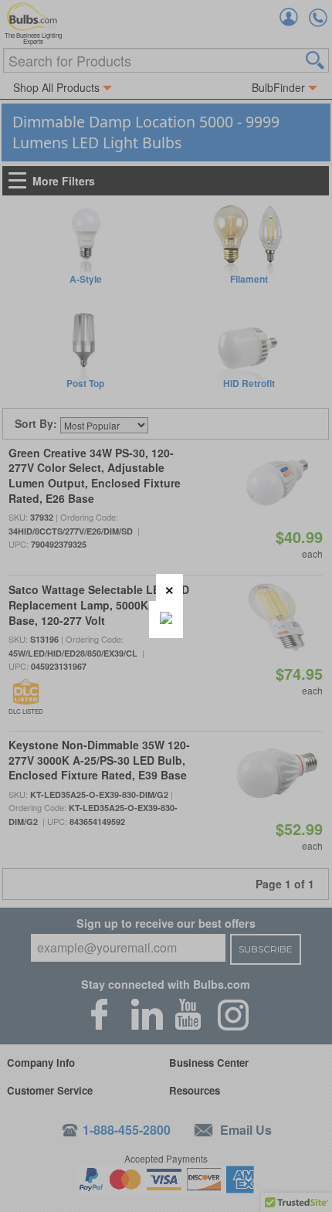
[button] (169, 587)
